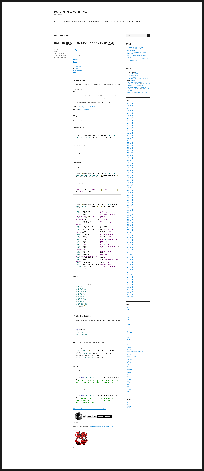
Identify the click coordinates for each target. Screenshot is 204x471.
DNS (74, 73)
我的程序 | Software (64, 21)
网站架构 (129, 383)
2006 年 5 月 (130, 282)
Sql (128, 336)
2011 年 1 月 (130, 219)
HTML (128, 321)
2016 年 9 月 (130, 159)
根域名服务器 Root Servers (141, 92)
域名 (128, 368)
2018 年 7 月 (130, 155)
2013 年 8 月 (130, 192)
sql (127, 334)
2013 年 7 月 (130, 194)
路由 (128, 388)
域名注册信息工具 (131, 369)
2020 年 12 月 (130, 138)
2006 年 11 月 (130, 272)
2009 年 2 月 (130, 229)
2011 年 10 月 (130, 215)
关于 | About (120, 21)
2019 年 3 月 (130, 149)
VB (128, 342)
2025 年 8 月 (130, 110)
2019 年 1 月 (130, 150)
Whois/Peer (78, 66)
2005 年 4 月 (130, 289)
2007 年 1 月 (130, 269)
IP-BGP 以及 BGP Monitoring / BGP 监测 (84, 43)
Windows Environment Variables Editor (135, 351)
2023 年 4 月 (130, 130)
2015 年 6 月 (130, 167)
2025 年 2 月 (130, 115)
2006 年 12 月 (130, 271)
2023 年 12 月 (130, 127)
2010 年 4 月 (130, 224)
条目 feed (129, 404)
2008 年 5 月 (130, 242)
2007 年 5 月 (130, 262)
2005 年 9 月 (130, 287)
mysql (128, 327)
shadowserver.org (58, 55)
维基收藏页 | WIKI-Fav (95, 21)
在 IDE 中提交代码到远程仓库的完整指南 (136, 52)
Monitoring (65, 54)
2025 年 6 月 (130, 113)
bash (128, 309)
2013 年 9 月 (130, 190)
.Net (128, 307)
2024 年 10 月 (130, 118)
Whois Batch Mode (78, 70)
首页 (55, 21)
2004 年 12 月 (130, 291)
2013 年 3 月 (130, 200)
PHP (128, 329)
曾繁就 (128, 92)
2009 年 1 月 (130, 231)
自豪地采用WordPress (74, 464)
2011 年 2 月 (130, 217)
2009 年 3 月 (130, 227)
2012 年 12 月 (130, 205)
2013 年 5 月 (130, 197)
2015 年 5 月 (130, 169)
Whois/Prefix (78, 68)
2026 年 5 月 (130, 103)
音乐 (128, 391)
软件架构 (129, 389)
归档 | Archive (130, 21)
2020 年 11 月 (130, 140)
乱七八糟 (129, 363)
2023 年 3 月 (130, 132)
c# (127, 312)
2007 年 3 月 (130, 266)
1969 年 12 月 (130, 296)
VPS (128, 344)
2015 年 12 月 (130, 160)
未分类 (55, 51)
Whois (75, 61)
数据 (128, 374)
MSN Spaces (130, 326)
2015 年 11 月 (130, 162)
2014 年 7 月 (130, 174)
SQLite (128, 339)
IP (61, 54)
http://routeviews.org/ (84, 109)
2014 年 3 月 (130, 180)
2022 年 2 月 (130, 135)
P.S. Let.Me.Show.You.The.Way (70, 12)
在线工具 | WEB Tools (78, 21)
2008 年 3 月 (130, 246)
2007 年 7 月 (130, 259)
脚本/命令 (129, 386)
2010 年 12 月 (130, 221)
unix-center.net (130, 341)
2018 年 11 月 (130, 154)
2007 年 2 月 (130, 267)
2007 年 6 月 (130, 261)
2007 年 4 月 (130, 264)
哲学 (128, 364)
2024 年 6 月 (130, 122)
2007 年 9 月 (130, 256)
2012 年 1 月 (130, 210)
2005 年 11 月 (130, 286)
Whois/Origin (78, 64)
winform (129, 358)
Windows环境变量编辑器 (132, 356)
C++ (128, 314)
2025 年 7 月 (130, 112)
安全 (128, 371)
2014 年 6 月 (130, 175)
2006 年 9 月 (130, 276)
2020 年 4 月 (130, 142)
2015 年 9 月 (130, 164)
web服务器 (129, 347)
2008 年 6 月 (130, 241)
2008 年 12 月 (130, 232)
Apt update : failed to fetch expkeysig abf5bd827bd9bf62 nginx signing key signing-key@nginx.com (137, 73)
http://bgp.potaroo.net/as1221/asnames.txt (89, 107)
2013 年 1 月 (130, 204)
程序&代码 (129, 379)
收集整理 (129, 373)
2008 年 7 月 (130, 239)
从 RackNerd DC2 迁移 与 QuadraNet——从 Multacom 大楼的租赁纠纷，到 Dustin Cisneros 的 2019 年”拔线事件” (138, 48)
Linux (128, 324)
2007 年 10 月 (130, 254)
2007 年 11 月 (130, 252)
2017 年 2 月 (130, 157)
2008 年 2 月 (130, 247)
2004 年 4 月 (130, 294)
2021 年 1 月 (130, 137)
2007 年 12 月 (130, 251)
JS (127, 322)
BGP (55, 54)
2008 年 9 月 (130, 236)
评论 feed (129, 406)
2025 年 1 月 (130, 117)
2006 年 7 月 (130, 279)
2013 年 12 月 (130, 185)
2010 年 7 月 (130, 222)
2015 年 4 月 (130, 170)
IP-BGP (77, 50)
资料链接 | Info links (109, 21)
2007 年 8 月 (130, 257)
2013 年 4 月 (130, 199)
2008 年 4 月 (130, 244)
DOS (128, 319)
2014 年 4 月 (130, 179)
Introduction (76, 59)
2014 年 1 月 (130, 184)
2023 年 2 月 (130, 133)
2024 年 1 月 (130, 125)
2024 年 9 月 (130, 120)
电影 (128, 378)
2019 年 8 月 (130, 145)
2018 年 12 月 (130, 152)
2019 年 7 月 (130, 147)
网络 (128, 384)
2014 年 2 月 (130, 182)
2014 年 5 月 (130, 177)
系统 (128, 381)
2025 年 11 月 (130, 108)
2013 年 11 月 (130, 187)
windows (129, 349)
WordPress (129, 359)
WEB (128, 346)
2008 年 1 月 (130, 249)
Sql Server (129, 337)
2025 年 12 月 (130, 107)
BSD (128, 311)
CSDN (128, 316)
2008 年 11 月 (130, 234)
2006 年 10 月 (130, 274)
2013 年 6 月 (130, 195)
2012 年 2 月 (130, 209)
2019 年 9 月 (130, 144)
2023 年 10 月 (130, 128)
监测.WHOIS (63, 57)
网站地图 (138, 21)
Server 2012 (129, 332)
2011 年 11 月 (130, 214)
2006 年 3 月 (130, 284)
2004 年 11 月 (130, 292)
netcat (77, 342)
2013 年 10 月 (130, 189)
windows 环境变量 (135, 80)
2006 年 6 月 (130, 281)
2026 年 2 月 (130, 105)
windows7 (129, 354)
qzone (128, 331)
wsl (128, 361)
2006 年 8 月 (130, 277)
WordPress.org (130, 408)
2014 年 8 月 (130, 172)
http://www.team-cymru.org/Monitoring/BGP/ (101, 426)
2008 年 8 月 (130, 237)
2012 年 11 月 (130, 207)
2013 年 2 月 (130, 202)
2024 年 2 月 (130, 123)
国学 (128, 366)
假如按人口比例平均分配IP (133, 54)
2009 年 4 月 (130, 226)
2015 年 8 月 (130, 165)
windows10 (129, 353)
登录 (128, 402)
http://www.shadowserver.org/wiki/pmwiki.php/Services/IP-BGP (89, 408)
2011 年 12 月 (130, 212)
